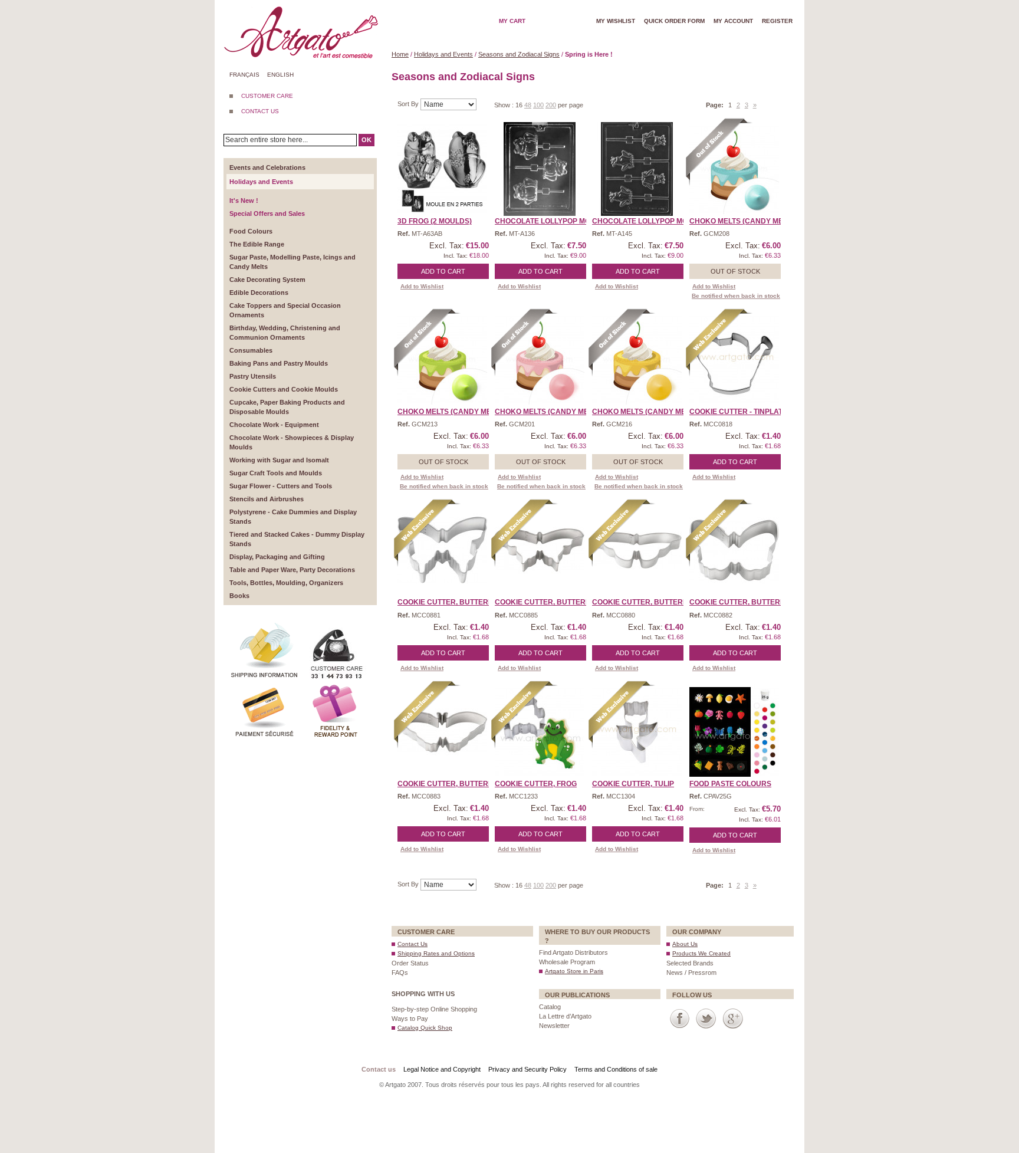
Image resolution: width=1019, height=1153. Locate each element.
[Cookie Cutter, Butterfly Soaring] (442, 732)
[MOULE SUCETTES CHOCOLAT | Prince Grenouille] (637, 169)
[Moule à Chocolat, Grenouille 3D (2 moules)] (442, 169)
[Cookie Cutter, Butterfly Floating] (539, 550)
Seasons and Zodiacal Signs (519, 54)
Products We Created (701, 953)
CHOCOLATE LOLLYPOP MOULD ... (553, 221)
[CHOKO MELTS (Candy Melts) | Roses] (539, 360)
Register (777, 21)
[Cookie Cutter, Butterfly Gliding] (637, 550)
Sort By (408, 103)
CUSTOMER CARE (267, 96)
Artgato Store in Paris (574, 971)
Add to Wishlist (421, 286)
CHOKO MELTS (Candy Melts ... (746, 221)
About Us (685, 944)
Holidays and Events (443, 54)
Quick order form (674, 21)
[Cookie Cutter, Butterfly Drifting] (442, 550)
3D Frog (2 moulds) (434, 221)
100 (538, 105)
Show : (504, 105)
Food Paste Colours (730, 784)
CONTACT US (260, 111)
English (280, 74)
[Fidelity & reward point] (335, 686)
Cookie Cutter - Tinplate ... (741, 412)
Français (244, 74)
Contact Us (412, 944)
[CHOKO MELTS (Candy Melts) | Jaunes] (637, 360)
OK (366, 139)
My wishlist (615, 21)
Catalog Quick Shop (424, 1027)
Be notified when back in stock (736, 296)
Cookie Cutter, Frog (536, 784)
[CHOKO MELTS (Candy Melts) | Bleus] (734, 169)
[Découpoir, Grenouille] (539, 732)
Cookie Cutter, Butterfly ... (452, 602)
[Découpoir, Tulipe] (637, 732)
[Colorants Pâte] (734, 732)
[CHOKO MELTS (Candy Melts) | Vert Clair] (442, 360)
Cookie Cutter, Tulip (633, 784)
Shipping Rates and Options (436, 953)
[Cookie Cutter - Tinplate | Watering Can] (734, 360)
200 (550, 105)
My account (733, 21)
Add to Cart (443, 271)
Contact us (378, 1069)
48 (527, 105)
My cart (512, 21)
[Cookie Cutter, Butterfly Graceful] (734, 550)
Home (400, 54)
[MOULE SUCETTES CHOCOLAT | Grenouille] (539, 169)
